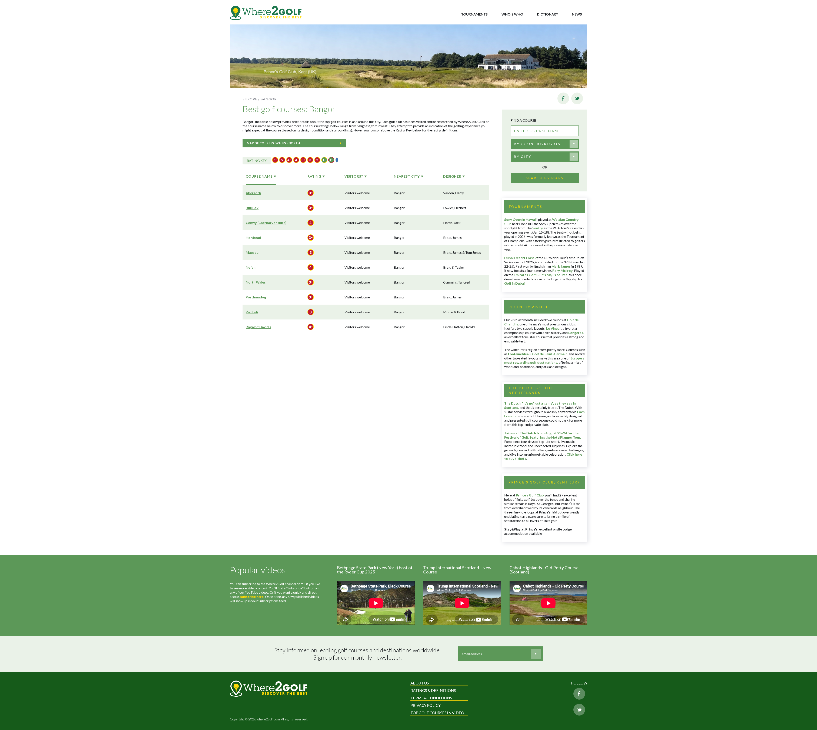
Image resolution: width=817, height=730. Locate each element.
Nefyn (251, 267)
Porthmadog (256, 297)
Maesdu (252, 252)
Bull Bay (252, 208)
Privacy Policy (425, 705)
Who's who (512, 14)
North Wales (256, 282)
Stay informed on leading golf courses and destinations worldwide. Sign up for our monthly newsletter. (357, 654)
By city (522, 156)
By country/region (537, 144)
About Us (419, 683)
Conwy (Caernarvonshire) (266, 223)
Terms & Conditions (431, 698)
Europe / (251, 99)
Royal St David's (258, 327)
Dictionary (547, 14)
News (577, 14)
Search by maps (544, 178)
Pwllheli (252, 312)
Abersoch (253, 193)
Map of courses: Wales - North (273, 143)
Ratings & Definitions (433, 690)
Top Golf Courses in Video (437, 712)
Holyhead (253, 237)
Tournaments (474, 14)
